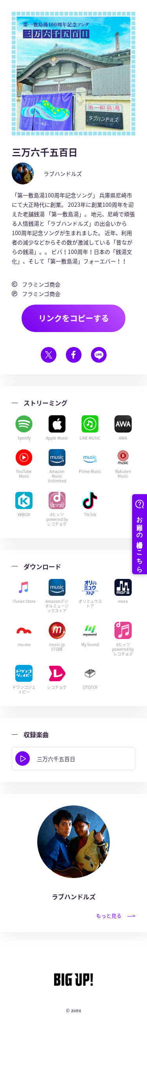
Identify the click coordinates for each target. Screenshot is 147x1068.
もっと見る (109, 915)
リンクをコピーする (73, 318)
